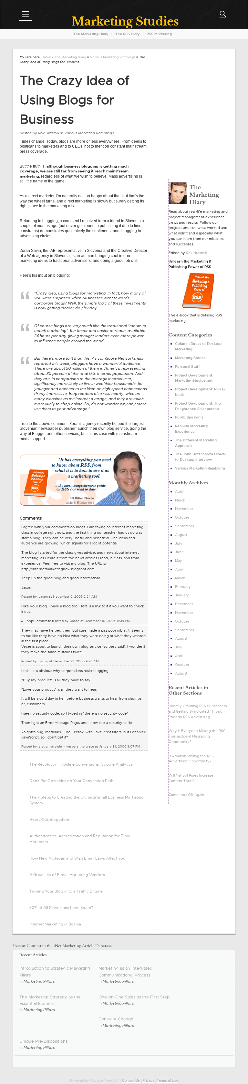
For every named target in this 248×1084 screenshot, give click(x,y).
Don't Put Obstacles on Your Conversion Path (71, 780)
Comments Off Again (186, 794)
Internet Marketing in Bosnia (55, 924)
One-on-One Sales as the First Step (134, 997)
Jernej (43, 661)
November (184, 508)
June (179, 552)
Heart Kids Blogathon (49, 819)
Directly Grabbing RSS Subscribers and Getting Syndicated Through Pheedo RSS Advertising (198, 711)
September (184, 526)
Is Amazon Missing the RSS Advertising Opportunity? (191, 759)
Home (46, 57)
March (180, 500)
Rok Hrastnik (196, 253)
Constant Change (115, 1019)
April (179, 491)
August (181, 534)
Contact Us (131, 1080)
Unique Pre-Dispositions (43, 1041)
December (184, 604)
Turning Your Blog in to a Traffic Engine (66, 891)
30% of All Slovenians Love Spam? (61, 907)
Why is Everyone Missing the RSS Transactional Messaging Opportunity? (197, 736)
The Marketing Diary (70, 57)
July (178, 543)
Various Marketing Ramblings (112, 57)
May (178, 560)
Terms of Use (167, 1080)
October (182, 517)
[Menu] (25, 14)
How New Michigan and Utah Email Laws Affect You (77, 858)
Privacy (148, 1080)
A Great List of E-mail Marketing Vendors (67, 874)
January (182, 595)
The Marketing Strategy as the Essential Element (50, 1000)
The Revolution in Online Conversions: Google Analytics (81, 764)
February (183, 586)
